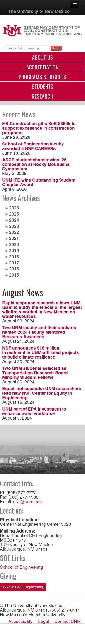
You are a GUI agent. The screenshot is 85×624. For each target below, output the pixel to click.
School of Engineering (21, 567)
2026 (14, 208)
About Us (42, 57)
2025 (14, 214)
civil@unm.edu (27, 501)
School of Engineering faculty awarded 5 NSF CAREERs (33, 146)
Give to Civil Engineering (23, 586)
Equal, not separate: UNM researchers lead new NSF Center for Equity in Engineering (41, 393)
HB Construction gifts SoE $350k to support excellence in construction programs (39, 128)
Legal (43, 621)
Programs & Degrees (42, 77)
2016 (14, 269)
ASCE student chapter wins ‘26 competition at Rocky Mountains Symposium (36, 164)
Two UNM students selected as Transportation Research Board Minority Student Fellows (35, 372)
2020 (14, 244)
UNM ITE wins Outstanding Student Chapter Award (38, 182)
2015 (14, 275)
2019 (14, 250)
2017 (14, 262)
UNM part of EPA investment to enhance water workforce (34, 411)
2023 (14, 226)
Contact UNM (67, 621)
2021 (14, 238)
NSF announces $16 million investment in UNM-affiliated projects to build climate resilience (40, 352)
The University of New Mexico (39, 11)
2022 (14, 232)
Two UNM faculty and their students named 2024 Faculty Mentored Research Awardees (39, 332)
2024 (14, 220)
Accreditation (42, 67)
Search (56, 48)
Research (42, 96)
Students (42, 86)
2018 (14, 256)
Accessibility (20, 621)
